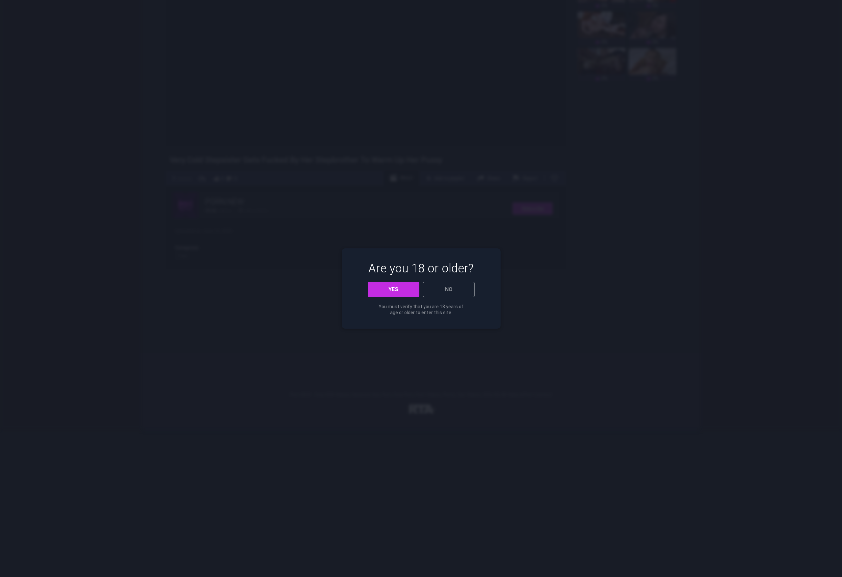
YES (393, 289)
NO (449, 289)
